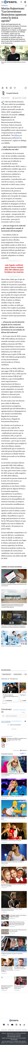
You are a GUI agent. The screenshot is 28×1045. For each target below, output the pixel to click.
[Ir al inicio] (10, 2)
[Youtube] (12, 1025)
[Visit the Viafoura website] (23, 750)
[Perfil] (14, 1021)
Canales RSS (4, 1030)
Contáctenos (18, 1030)
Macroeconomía (17, 674)
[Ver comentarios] (25, 6)
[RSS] (20, 1025)
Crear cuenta (23, 709)
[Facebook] (4, 1025)
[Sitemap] (24, 1025)
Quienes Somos (11, 1030)
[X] (8, 1025)
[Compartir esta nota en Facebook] (2, 87)
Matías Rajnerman (7, 674)
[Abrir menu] (2, 2)
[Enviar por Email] (14, 87)
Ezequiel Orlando (12, 93)
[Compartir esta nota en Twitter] (6, 87)
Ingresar (21, 2)
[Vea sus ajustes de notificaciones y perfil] (25, 2)
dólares (17, 135)
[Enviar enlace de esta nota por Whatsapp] (10, 87)
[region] (14, 730)
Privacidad (24, 1030)
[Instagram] (16, 1025)
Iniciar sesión (16, 709)
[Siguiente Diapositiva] (25, 692)
